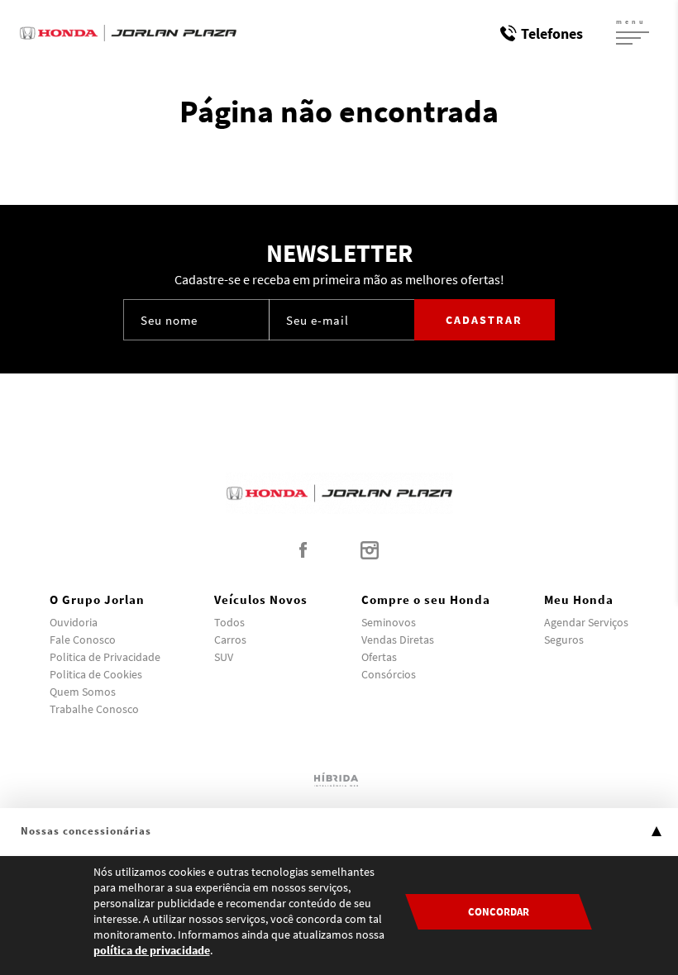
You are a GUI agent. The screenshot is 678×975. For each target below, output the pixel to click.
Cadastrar (484, 319)
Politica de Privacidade (105, 656)
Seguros (564, 639)
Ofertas (379, 656)
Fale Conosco (83, 639)
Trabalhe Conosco (94, 709)
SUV (223, 656)
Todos (229, 622)
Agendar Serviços (586, 622)
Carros (230, 639)
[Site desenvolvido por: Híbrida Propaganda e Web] (339, 778)
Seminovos (388, 622)
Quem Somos (83, 691)
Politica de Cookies (96, 674)
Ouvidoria (74, 622)
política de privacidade (151, 950)
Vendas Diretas (397, 639)
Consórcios (388, 674)
